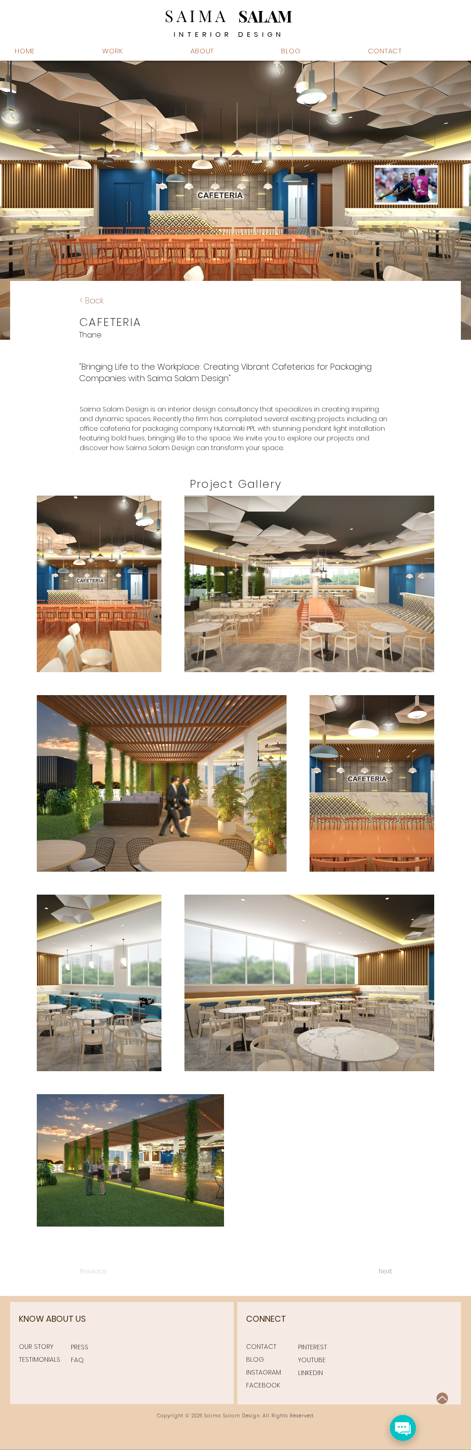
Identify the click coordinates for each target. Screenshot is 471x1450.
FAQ (77, 1359)
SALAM (265, 16)
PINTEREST (312, 1347)
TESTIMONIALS (39, 1359)
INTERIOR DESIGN (229, 34)
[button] (229, 51)
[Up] (442, 1398)
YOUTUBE (312, 1359)
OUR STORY (36, 1346)
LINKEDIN (310, 1372)
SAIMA (197, 15)
